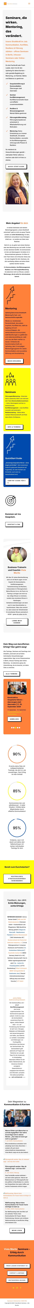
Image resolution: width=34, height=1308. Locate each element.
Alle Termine (11, 674)
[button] (12, 727)
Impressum (10, 1301)
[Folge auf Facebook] (20, 1287)
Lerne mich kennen (17, 622)
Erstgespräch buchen (17, 1280)
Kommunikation (18, 1141)
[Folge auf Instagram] (17, 1287)
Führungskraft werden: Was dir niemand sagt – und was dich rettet (15, 1168)
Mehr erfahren (14, 361)
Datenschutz (17, 1301)
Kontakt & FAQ (14, 524)
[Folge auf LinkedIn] (13, 1287)
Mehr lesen (17, 1230)
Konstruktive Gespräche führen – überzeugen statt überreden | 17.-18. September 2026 (15, 702)
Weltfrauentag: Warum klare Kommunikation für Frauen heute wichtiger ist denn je (16, 1205)
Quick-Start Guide (16, 166)
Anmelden (14, 719)
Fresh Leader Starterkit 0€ (17, 1265)
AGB (22, 1301)
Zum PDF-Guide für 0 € (17, 482)
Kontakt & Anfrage (17, 1273)
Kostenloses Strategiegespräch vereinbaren (17, 879)
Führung (16, 1172)
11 (24, 1077)
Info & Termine (14, 427)
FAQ (26, 1301)
